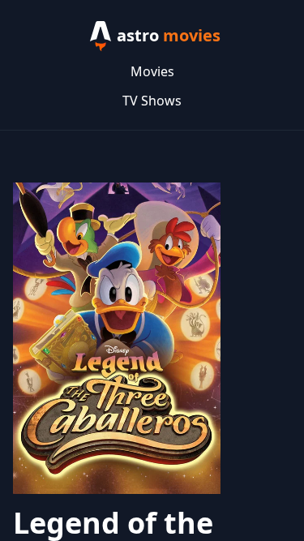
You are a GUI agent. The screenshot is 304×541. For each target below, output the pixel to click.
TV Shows (152, 100)
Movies (152, 71)
